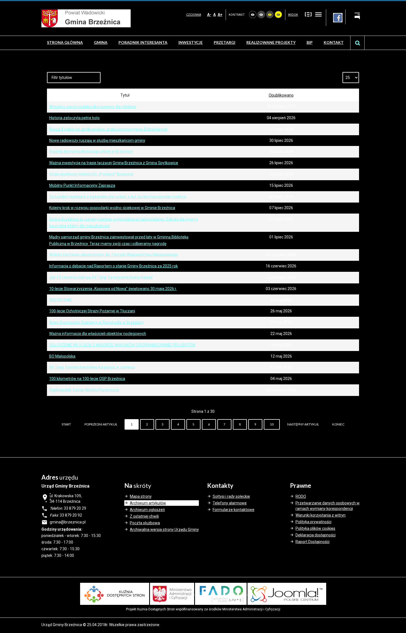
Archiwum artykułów (148, 503)
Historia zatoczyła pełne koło (74, 118)
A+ (220, 14)
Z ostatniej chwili (144, 516)
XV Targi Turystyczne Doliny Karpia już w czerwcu (92, 367)
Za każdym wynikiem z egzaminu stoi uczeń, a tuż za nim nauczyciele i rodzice (117, 197)
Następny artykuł (303, 424)
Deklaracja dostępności (316, 535)
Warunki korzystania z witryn (321, 515)
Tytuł (125, 95)
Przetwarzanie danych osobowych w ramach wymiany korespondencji (328, 506)
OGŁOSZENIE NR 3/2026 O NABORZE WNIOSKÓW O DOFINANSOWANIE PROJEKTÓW (122, 345)
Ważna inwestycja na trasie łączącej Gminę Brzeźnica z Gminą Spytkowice (113, 163)
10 (272, 424)
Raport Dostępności (312, 541)
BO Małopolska (62, 356)
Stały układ (308, 14)
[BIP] (355, 16)
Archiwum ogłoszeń (147, 509)
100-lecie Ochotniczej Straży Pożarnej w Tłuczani (92, 311)
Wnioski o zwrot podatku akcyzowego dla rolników (92, 106)
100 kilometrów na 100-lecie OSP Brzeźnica (87, 378)
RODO (301, 496)
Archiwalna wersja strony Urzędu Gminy (164, 529)
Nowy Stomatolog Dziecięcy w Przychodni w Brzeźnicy (96, 322)
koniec (338, 424)
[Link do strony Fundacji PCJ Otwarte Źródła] (286, 593)
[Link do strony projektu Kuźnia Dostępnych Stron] (114, 593)
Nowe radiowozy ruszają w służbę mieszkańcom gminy (97, 140)
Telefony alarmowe (230, 503)
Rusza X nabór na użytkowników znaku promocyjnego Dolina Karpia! (108, 129)
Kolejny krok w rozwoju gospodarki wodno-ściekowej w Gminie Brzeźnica (112, 208)
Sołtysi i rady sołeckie (231, 496)
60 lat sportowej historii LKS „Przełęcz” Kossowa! (91, 174)
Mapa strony (141, 496)
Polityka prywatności (313, 522)
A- (209, 14)
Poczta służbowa (145, 523)
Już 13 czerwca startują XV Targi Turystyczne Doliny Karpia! (101, 277)
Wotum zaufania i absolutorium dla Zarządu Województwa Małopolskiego (113, 254)
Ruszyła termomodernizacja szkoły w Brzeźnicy (91, 151)
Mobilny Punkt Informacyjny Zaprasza (82, 185)
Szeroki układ (318, 14)
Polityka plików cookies (315, 528)
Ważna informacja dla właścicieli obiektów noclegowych (97, 333)
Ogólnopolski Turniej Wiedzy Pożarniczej (84, 390)
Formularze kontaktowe (233, 509)
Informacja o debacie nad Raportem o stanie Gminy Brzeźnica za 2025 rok (113, 266)
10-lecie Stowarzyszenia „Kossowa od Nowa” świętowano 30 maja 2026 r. (113, 288)
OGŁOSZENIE (60, 300)
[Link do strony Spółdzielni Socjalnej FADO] (221, 593)
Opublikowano (281, 95)
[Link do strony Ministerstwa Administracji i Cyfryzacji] (172, 593)
